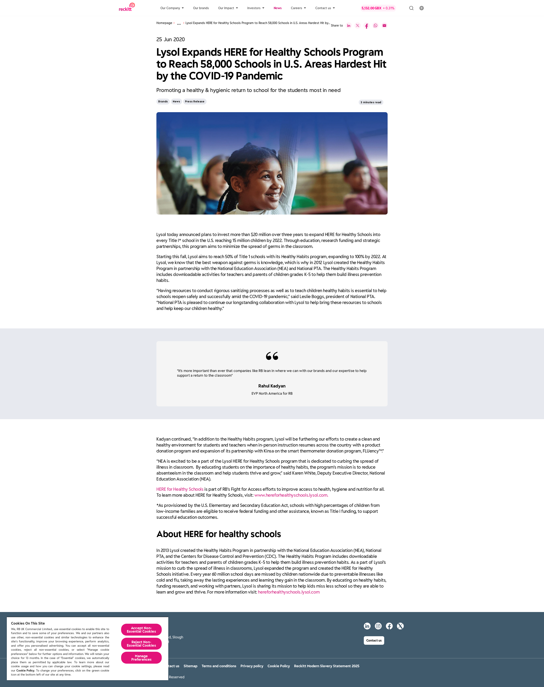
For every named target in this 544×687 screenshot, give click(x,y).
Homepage (164, 23)
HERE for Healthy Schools (180, 489)
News (278, 8)
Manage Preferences (141, 658)
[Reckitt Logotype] (127, 8)
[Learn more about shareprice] (381, 8)
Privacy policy (252, 666)
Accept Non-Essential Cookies (141, 629)
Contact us (323, 8)
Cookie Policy (279, 666)
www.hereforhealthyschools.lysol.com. (291, 495)
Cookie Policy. (25, 670)
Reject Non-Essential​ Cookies (141, 643)
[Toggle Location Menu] (421, 8)
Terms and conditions (219, 666)
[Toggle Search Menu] (411, 8)
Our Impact (226, 8)
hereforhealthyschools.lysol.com (289, 592)
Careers (296, 8)
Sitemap (190, 666)
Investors (254, 8)
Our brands (201, 8)
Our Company (170, 8)
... (179, 23)
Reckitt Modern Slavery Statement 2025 (326, 666)
